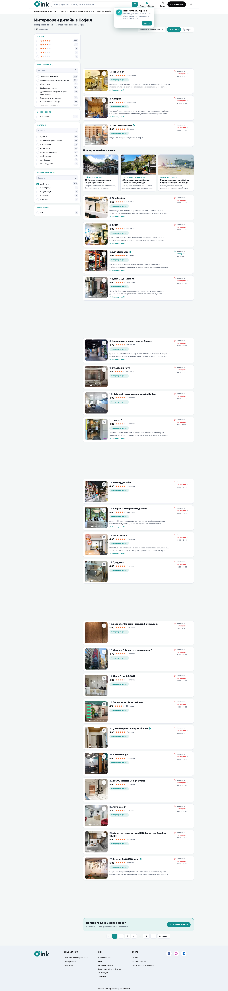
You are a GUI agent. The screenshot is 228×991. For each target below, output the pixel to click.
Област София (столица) (45, 11)
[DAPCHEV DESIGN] (96, 134)
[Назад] (108, 936)
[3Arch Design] (96, 763)
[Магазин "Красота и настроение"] (96, 659)
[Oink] (41, 4)
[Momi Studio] (96, 544)
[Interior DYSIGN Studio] (96, 868)
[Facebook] (169, 953)
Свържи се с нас (139, 961)
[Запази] (104, 73)
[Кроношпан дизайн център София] (96, 350)
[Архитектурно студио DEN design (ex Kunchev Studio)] (96, 841)
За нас (135, 957)
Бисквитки (68, 965)
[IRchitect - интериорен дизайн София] (96, 402)
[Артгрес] (96, 107)
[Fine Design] (96, 80)
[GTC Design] (96, 815)
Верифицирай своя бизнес (109, 969)
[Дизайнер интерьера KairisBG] (96, 737)
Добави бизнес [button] (105, 957)
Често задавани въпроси (143, 965)
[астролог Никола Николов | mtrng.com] (96, 632)
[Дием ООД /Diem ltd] (96, 287)
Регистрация (176, 4)
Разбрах (147, 23)
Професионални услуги (79, 11)
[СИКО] (96, 234)
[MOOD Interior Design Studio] (96, 789)
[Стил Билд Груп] (96, 376)
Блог (100, 961)
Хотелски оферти (105, 965)
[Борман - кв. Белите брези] (96, 711)
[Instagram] (176, 953)
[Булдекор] (96, 571)
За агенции (103, 973)
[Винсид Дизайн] (96, 491)
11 (153, 936)
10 (146, 936)
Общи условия (70, 961)
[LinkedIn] (183, 953)
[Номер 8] (96, 429)
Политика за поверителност (76, 957)
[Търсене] (135, 4)
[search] (91, 4)
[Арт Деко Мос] (96, 260)
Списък (175, 30)
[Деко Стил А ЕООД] (96, 685)
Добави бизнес (180, 925)
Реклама (102, 976)
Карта (189, 30)
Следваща (164, 936)
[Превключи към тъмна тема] (191, 4)
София (63, 11)
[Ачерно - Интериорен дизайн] (96, 517)
